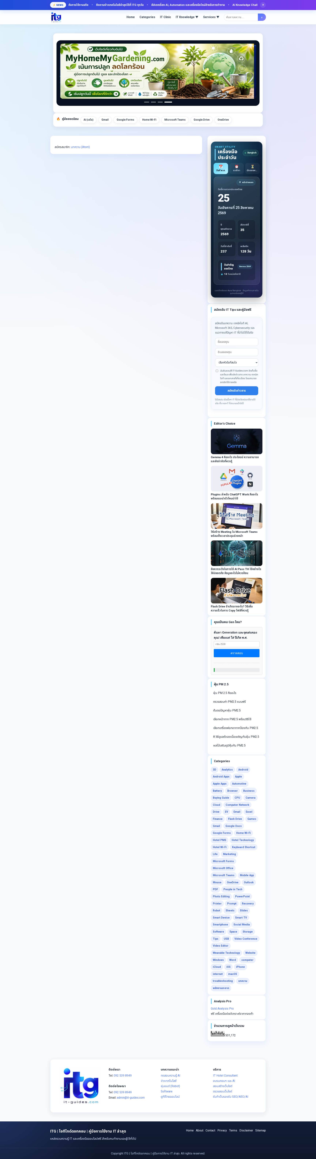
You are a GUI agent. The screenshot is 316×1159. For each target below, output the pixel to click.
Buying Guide (221, 797)
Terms (233, 1130)
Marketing (229, 854)
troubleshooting (223, 980)
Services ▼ (211, 17)
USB (226, 938)
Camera (250, 797)
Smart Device (221, 917)
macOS (232, 974)
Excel (249, 811)
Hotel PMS (219, 840)
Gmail (105, 119)
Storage (248, 931)
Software (218, 931)
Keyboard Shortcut (243, 847)
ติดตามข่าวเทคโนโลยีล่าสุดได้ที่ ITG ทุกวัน (81, 5)
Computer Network (237, 804)
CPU (237, 797)
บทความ (242, 980)
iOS (228, 966)
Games (251, 818)
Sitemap (260, 1130)
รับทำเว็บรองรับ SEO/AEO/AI (230, 1096)
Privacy (222, 1130)
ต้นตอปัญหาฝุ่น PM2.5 (227, 710)
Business (249, 790)
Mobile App (247, 875)
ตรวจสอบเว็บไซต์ (222, 1091)
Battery (217, 790)
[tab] (221, 168)
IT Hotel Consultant (225, 1075)
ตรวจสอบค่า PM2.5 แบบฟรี (229, 701)
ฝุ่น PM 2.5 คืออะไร (224, 693)
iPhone (240, 966)
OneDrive (223, 119)
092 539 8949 (123, 1075)
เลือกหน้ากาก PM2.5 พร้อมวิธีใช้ (232, 719)
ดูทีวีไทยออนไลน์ (170, 1096)
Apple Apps (220, 783)
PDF (215, 889)
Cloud (216, 804)
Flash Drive (235, 818)
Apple (238, 776)
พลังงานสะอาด (221, 988)
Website (250, 952)
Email (237, 811)
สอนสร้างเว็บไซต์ (222, 1086)
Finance (218, 818)
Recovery (248, 903)
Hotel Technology (243, 840)
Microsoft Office (223, 868)
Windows (218, 959)
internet (218, 974)
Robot (216, 910)
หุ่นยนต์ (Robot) (170, 1086)
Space (233, 931)
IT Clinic (165, 17)
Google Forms (125, 119)
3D (214, 769)
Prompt (231, 903)
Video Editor (220, 945)
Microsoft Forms (223, 861)
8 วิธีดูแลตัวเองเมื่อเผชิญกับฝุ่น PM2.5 (236, 736)
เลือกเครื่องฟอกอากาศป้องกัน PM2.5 (235, 728)
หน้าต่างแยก (246, 182)
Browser (232, 790)
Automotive (239, 783)
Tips (215, 938)
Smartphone (220, 924)
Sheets (230, 910)
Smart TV (241, 917)
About (199, 1130)
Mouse (217, 882)
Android (243, 769)
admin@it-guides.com (131, 1097)
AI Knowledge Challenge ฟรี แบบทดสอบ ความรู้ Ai (224, 5)
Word (232, 959)
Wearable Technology (226, 952)
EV (226, 811)
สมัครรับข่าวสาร (236, 390)
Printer (217, 903)
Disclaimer (246, 1130)
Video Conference (245, 938)
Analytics (227, 769)
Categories (147, 17)
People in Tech (232, 889)
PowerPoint (242, 896)
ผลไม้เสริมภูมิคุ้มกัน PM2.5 (229, 745)
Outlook (249, 882)
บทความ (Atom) (80, 147)
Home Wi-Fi (149, 119)
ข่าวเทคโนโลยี (168, 1081)
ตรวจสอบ (237, 653)
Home (131, 17)
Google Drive (202, 119)
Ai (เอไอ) (88, 119)
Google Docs (233, 826)
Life (215, 854)
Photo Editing (221, 896)
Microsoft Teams (175, 119)
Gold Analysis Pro (222, 1008)
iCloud (217, 966)
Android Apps (221, 776)
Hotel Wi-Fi (220, 847)
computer (247, 959)
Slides (244, 910)
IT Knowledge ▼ (187, 17)
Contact (210, 1130)
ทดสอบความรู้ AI (170, 1075)
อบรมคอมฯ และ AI (224, 1081)
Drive (216, 811)
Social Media (242, 924)
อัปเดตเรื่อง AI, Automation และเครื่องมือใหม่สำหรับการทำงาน (149, 5)
